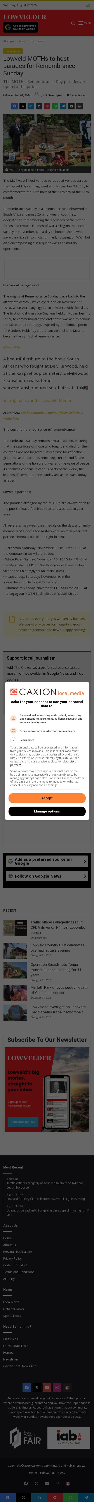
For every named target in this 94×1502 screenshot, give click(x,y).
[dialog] (47, 751)
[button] (47, 740)
